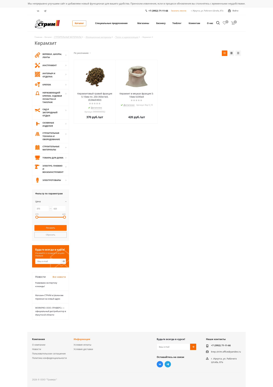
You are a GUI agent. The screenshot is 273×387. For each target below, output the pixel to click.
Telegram (45, 10)
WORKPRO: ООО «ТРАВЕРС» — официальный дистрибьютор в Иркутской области (50, 311)
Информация (82, 339)
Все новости (59, 276)
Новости (36, 349)
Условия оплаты (82, 344)
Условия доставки (83, 349)
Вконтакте (38, 10)
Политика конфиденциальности (49, 357)
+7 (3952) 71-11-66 (158, 10)
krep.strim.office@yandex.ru (226, 351)
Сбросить (50, 234)
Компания (38, 339)
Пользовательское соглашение (49, 353)
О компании (38, 344)
